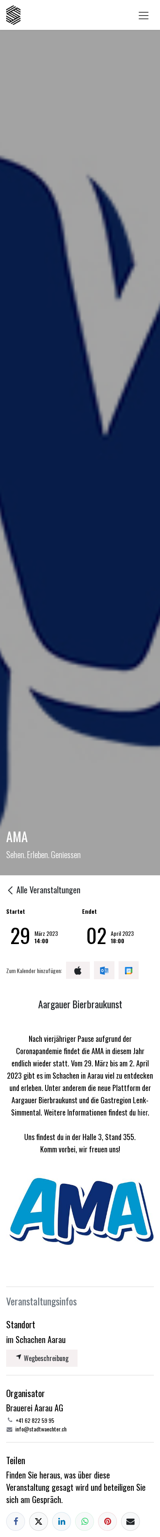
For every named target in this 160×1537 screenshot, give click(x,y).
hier (142, 1112)
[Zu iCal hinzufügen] (78, 970)
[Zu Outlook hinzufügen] (104, 970)
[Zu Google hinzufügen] (129, 970)
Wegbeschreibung (45, 1358)
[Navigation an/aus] (143, 15)
